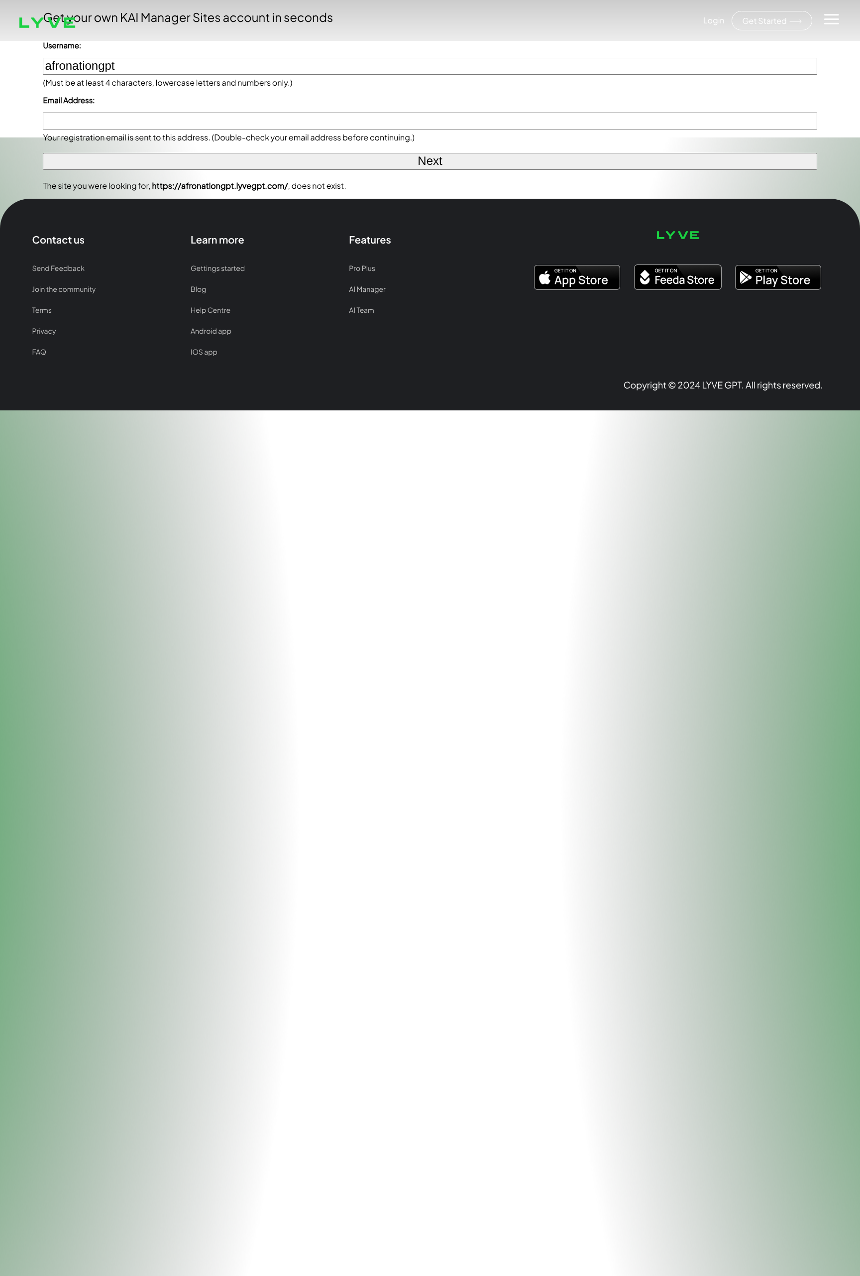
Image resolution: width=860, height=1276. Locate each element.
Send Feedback (58, 268)
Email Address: (69, 100)
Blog (198, 289)
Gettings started (218, 268)
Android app (211, 331)
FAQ (39, 352)
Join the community (64, 289)
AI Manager (367, 289)
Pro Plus (362, 268)
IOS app (204, 352)
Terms (42, 310)
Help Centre (210, 310)
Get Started (765, 20)
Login (713, 20)
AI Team (361, 310)
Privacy (44, 331)
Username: (62, 45)
